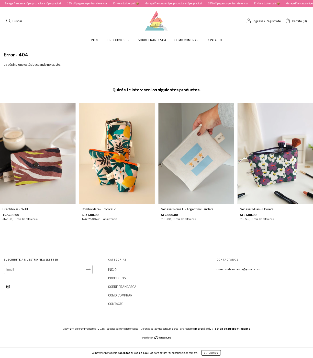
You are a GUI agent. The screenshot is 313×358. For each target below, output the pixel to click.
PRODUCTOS (117, 40)
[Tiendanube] (156, 338)
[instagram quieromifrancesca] (8, 286)
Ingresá (258, 21)
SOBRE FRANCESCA (152, 40)
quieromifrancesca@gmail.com (238, 269)
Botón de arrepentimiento (232, 328)
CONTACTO (214, 40)
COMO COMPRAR (186, 40)
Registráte (273, 21)
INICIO (95, 40)
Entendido (211, 353)
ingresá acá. (203, 328)
